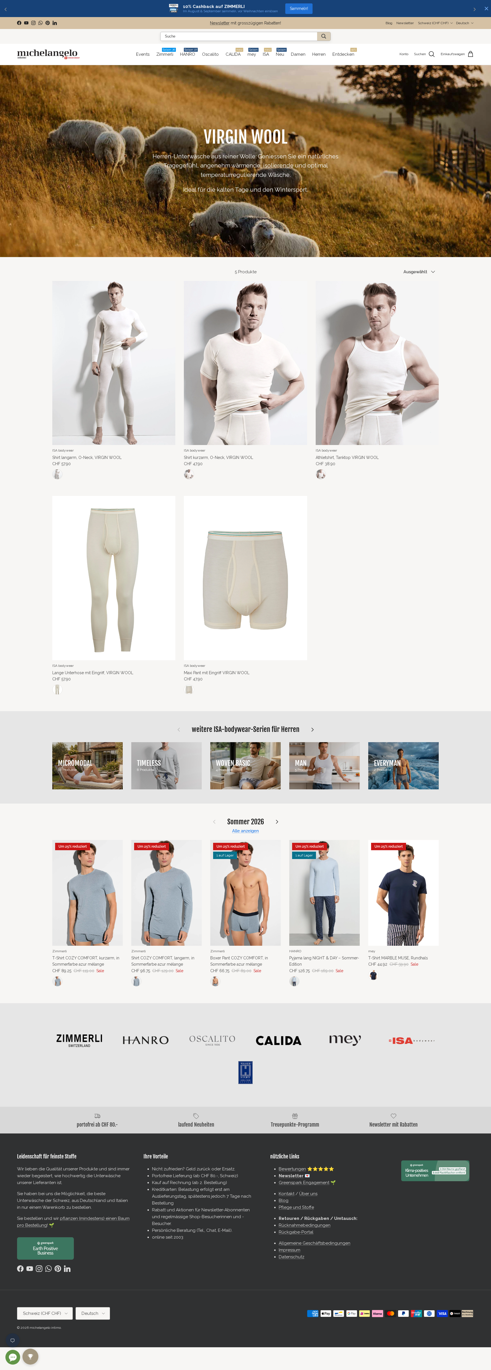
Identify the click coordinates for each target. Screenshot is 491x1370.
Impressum (289, 1250)
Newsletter (220, 23)
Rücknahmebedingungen (304, 1225)
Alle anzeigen (245, 830)
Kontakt (286, 1193)
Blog (389, 23)
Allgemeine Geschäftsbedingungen (314, 1243)
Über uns (308, 1193)
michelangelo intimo (45, 1328)
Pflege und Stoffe (296, 1207)
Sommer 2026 (245, 822)
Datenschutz (291, 1256)
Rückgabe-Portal (296, 1232)
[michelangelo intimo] (48, 54)
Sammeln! (299, 8)
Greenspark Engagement (304, 1182)
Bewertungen (292, 1169)
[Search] (323, 36)
